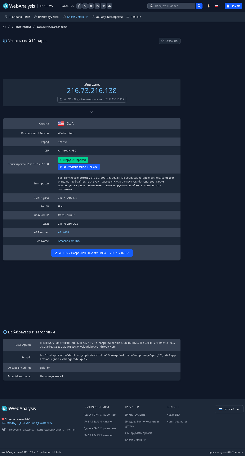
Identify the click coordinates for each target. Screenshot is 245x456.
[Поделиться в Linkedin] (97, 6)
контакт (71, 429)
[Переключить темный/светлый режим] (208, 6)
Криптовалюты (177, 421)
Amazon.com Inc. (69, 241)
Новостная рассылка (21, 429)
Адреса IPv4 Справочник (100, 414)
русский (229, 409)
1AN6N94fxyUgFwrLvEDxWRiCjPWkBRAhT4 (27, 423)
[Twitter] (4, 429)
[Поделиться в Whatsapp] (85, 6)
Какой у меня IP (77, 17)
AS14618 (63, 232)
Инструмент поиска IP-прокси (81, 167)
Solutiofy (56, 452)
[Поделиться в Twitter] (91, 6)
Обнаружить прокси (109, 17)
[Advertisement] (91, 61)
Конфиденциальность (50, 429)
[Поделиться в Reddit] (109, 6)
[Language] (218, 6)
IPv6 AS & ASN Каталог (98, 435)
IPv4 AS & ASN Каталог (98, 421)
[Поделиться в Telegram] (103, 6)
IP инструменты (21, 26)
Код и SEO (173, 414)
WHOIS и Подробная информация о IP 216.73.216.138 (94, 99)
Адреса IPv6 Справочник (100, 428)
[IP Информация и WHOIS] (199, 6)
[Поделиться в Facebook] (79, 6)
